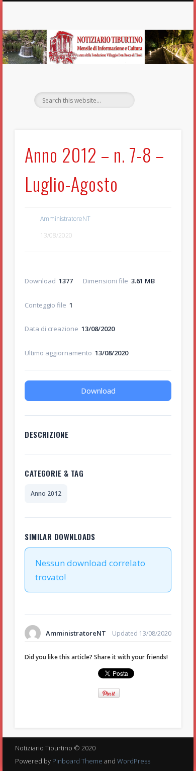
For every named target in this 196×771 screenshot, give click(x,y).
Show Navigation (157, 90)
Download (98, 391)
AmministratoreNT (65, 218)
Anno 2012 (46, 493)
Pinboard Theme (77, 760)
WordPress (133, 760)
